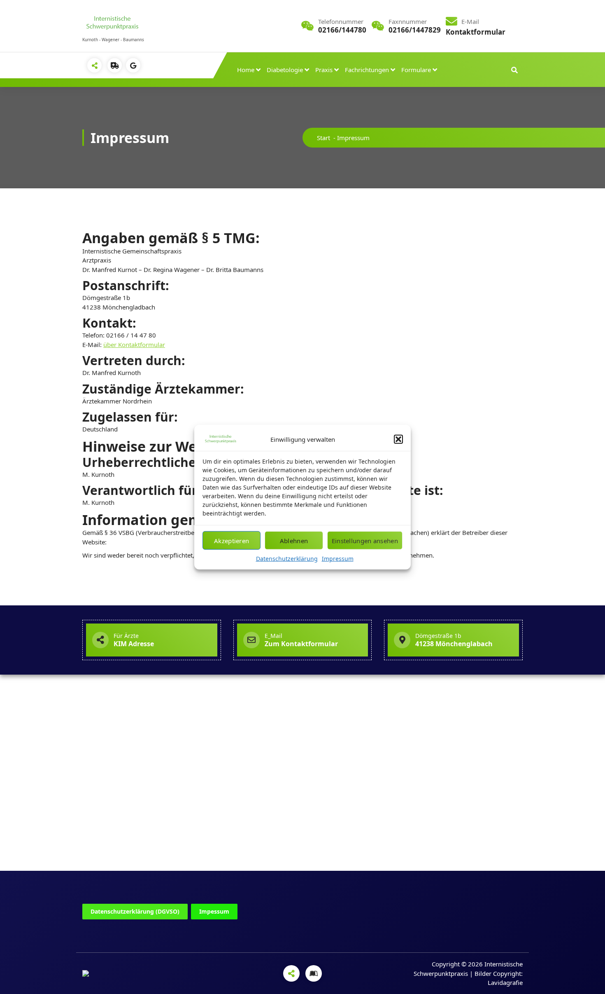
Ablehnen (294, 540)
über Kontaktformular (134, 344)
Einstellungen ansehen (365, 540)
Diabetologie (285, 70)
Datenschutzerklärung (287, 559)
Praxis (324, 70)
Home (245, 70)
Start (323, 138)
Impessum (214, 911)
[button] (398, 439)
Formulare (416, 70)
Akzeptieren (231, 540)
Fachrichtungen (367, 70)
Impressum (338, 559)
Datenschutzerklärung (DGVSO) (135, 911)
